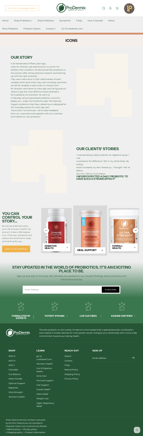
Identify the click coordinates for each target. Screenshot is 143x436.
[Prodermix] (71, 8)
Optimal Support (17, 383)
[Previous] (46, 230)
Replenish (13, 388)
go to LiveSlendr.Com (44, 357)
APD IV (12, 360)
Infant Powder (15, 378)
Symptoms (65, 20)
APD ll (12, 365)
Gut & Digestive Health (44, 370)
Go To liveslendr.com (72, 28)
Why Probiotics (10, 28)
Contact (50, 28)
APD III (12, 356)
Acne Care (41, 376)
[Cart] (117, 8)
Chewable (13, 369)
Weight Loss (42, 398)
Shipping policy (14, 432)
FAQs (79, 20)
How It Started (95, 20)
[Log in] (110, 8)
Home (5, 20)
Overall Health (43, 389)
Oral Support (42, 385)
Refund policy (14, 429)
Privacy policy (30, 429)
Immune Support (44, 380)
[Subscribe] (133, 358)
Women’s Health (17, 397)
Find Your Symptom (16, 249)
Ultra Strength (16, 392)
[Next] (135, 230)
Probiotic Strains (31, 28)
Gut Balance (15, 374)
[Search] (104, 8)
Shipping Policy (72, 374)
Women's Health (44, 364)
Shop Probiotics (22, 20)
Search (68, 356)
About (111, 20)
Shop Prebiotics (46, 20)
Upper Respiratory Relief (45, 404)
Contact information (35, 432)
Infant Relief (42, 394)
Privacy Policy (71, 378)
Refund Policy (71, 369)
